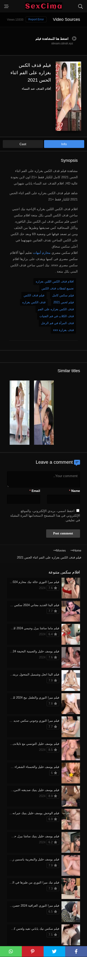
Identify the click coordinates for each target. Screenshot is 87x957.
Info (64, 144)
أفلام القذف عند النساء (36, 88)
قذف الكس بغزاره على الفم (56, 309)
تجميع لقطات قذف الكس (58, 288)
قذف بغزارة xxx (63, 330)
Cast (22, 144)
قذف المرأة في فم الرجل (57, 323)
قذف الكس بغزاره (33, 302)
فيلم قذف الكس (34, 295)
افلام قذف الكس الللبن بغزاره (55, 281)
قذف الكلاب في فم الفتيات (56, 316)
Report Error (36, 19)
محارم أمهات (42, 253)
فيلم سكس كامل (63, 295)
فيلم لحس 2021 (63, 302)
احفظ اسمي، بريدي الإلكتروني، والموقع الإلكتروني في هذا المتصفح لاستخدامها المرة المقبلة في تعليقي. (45, 515)
